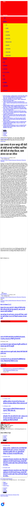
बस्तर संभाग (8, 38)
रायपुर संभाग (8, 52)
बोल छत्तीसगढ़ (4, 293)
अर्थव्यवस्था (5, 483)
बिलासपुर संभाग (9, 41)
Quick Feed (5, 138)
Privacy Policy (6, 485)
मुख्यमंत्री (7, 45)
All (6, 25)
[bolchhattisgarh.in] (14, 12)
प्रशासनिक (8, 35)
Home (2, 138)
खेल (4, 75)
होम (4, 18)
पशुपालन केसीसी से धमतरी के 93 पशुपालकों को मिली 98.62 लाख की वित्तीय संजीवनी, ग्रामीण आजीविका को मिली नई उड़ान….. (15, 106)
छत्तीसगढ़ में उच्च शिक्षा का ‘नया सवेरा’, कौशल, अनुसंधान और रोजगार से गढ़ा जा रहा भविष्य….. (14, 100)
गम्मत (4, 79)
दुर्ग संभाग (7, 31)
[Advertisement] (14, 233)
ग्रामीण (7, 28)
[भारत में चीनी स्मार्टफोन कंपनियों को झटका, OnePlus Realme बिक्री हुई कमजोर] (10, 334)
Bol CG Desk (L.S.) (5, 157)
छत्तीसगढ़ (5, 21)
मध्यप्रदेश (5, 58)
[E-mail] (1, 261)
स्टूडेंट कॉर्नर (5, 85)
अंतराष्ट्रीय (5, 65)
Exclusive (6, 72)
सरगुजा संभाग (8, 55)
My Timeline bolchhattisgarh (6, 478)
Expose (5, 69)
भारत (4, 62)
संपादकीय (5, 82)
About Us (5, 484)
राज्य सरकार (8, 48)
